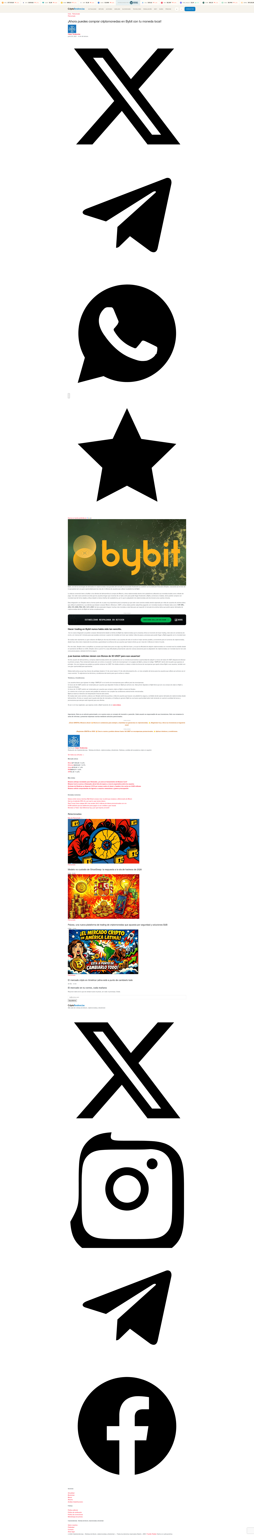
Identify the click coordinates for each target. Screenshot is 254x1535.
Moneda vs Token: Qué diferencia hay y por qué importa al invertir (88, 808)
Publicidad (71, 1527)
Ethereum (71, 765)
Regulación (147, 9)
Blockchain (126, 9)
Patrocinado (76, 14)
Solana (70, 767)
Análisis (117, 9)
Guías (161, 9)
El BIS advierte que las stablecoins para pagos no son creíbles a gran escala (92, 805)
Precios (168, 9)
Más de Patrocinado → (75, 818)
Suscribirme (72, 1001)
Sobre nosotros (72, 1525)
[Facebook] (127, 1485)
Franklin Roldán (152, 1534)
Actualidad (92, 9)
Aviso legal (71, 1532)
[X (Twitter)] (127, 1129)
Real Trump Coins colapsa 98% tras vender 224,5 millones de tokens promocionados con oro (97, 803)
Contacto (71, 1529)
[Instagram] (127, 1247)
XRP (69, 772)
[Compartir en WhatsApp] (127, 392)
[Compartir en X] (127, 155)
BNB (69, 769)
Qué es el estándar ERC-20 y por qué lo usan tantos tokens (86, 801)
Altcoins (109, 9)
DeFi (155, 9)
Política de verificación (75, 1512)
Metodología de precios (75, 1517)
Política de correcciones (75, 1514)
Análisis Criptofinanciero (75, 1502)
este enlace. (117, 705)
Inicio (69, 14)
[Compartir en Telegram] (127, 273)
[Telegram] (127, 1366)
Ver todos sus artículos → (76, 755)
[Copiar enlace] (69, 395)
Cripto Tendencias (74, 34)
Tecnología (137, 9)
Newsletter (190, 9)
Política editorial (73, 1510)
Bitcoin (101, 9)
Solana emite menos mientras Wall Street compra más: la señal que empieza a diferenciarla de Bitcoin (100, 799)
